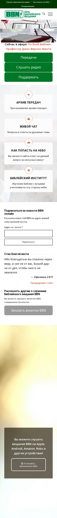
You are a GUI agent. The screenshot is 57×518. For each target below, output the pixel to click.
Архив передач (28, 102)
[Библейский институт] (29, 170)
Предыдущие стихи (42, 282)
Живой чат (28, 126)
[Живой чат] (29, 119)
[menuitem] (18, 2)
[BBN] (23, 14)
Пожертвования (27, 6)
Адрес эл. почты (13, 227)
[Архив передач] (29, 94)
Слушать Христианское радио (18, 2)
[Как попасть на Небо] (29, 142)
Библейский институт (28, 178)
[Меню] (49, 14)
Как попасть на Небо (41, 2)
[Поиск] (42, 14)
